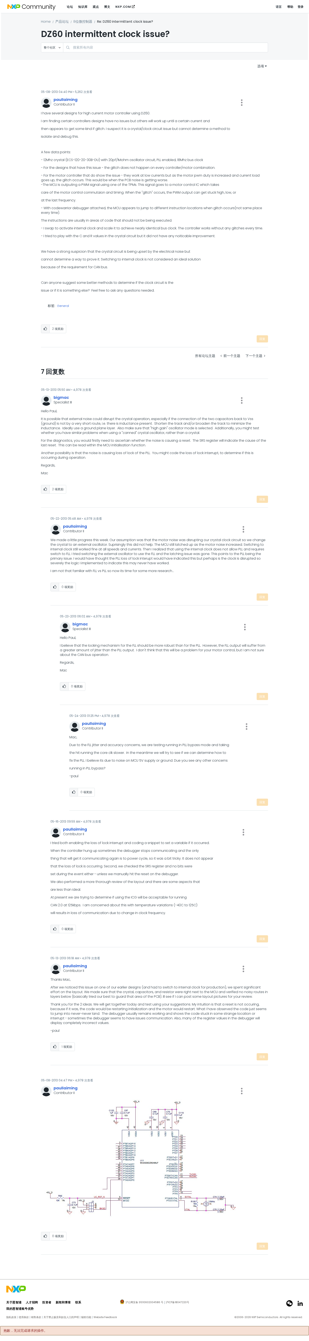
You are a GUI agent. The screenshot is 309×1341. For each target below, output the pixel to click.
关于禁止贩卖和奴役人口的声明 (61, 1317)
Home (46, 21)
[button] (241, 102)
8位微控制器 (82, 21)
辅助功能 (86, 1317)
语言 (279, 7)
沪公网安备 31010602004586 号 (144, 1302)
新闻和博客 (63, 1302)
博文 (107, 7)
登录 (301, 7)
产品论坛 (62, 21)
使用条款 (24, 1317)
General (63, 306)
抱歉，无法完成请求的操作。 (25, 1330)
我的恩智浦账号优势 (20, 1309)
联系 (78, 1302)
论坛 (70, 7)
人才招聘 (32, 1302)
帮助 (290, 7)
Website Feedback (105, 1317)
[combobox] (165, 47)
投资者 (47, 1302)
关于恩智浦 (14, 1302)
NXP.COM (123, 7)
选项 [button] (260, 66)
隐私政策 (11, 1317)
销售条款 (36, 1317)
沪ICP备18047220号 (177, 1302)
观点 (96, 7)
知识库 (82, 7)
